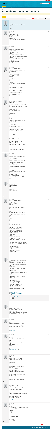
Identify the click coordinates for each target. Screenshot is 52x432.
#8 (48, 199)
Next (48, 424)
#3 (48, 46)
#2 (48, 31)
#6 (48, 153)
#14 (48, 384)
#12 (48, 334)
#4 (48, 67)
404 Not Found (16, 296)
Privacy (40, 427)
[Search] (49, 3)
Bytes (32, 427)
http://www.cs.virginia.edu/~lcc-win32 (13, 195)
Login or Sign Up (47, 0)
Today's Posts (12, 7)
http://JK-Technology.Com (14, 292)
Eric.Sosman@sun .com (12, 399)
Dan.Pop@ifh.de (13, 330)
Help (34, 427)
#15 (48, 403)
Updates (18, 6)
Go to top (48, 427)
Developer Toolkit (25, 6)
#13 (48, 355)
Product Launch (13, 6)
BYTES (7, 6)
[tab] (4, 17)
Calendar (8, 7)
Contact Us (37, 427)
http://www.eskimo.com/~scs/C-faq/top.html (17, 293)
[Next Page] (42, 18)
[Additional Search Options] (48, 3)
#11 (48, 319)
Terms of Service (44, 427)
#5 (48, 100)
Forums (3, 6)
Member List (4, 7)
